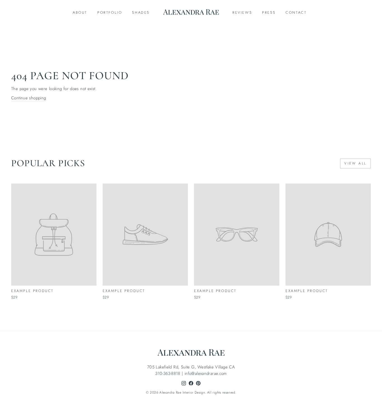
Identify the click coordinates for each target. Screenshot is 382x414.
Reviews (242, 12)
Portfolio (109, 12)
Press (268, 12)
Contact (296, 12)
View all (355, 163)
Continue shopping (28, 98)
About (80, 12)
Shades (141, 12)
